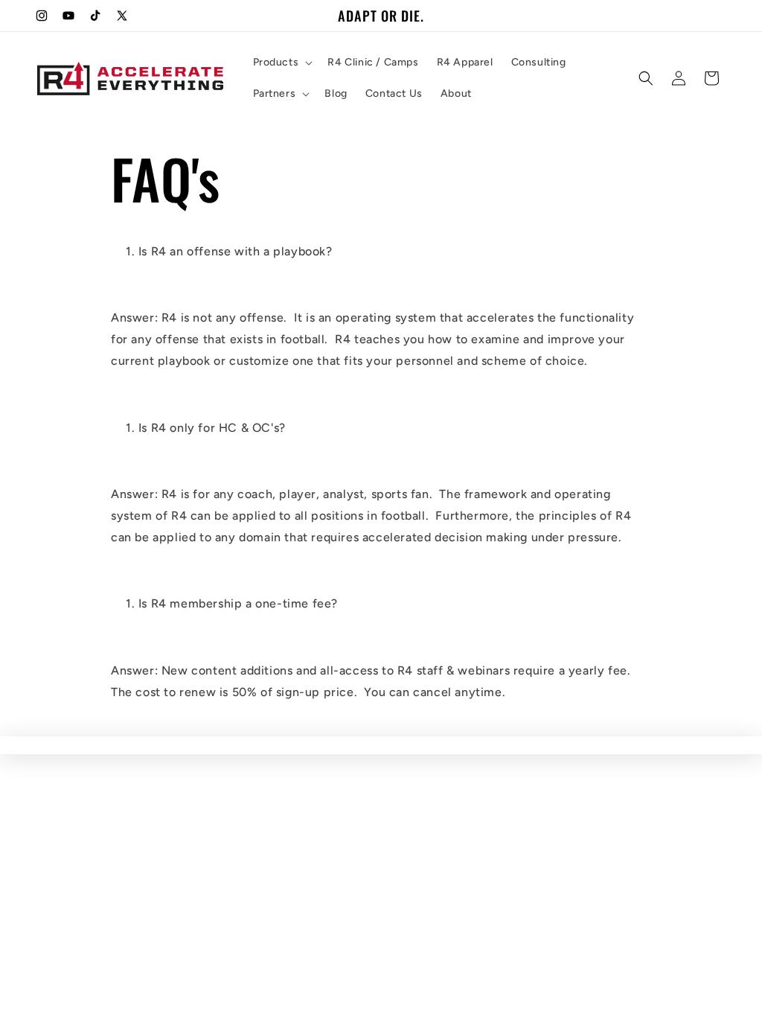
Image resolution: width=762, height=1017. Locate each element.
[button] (281, 62)
